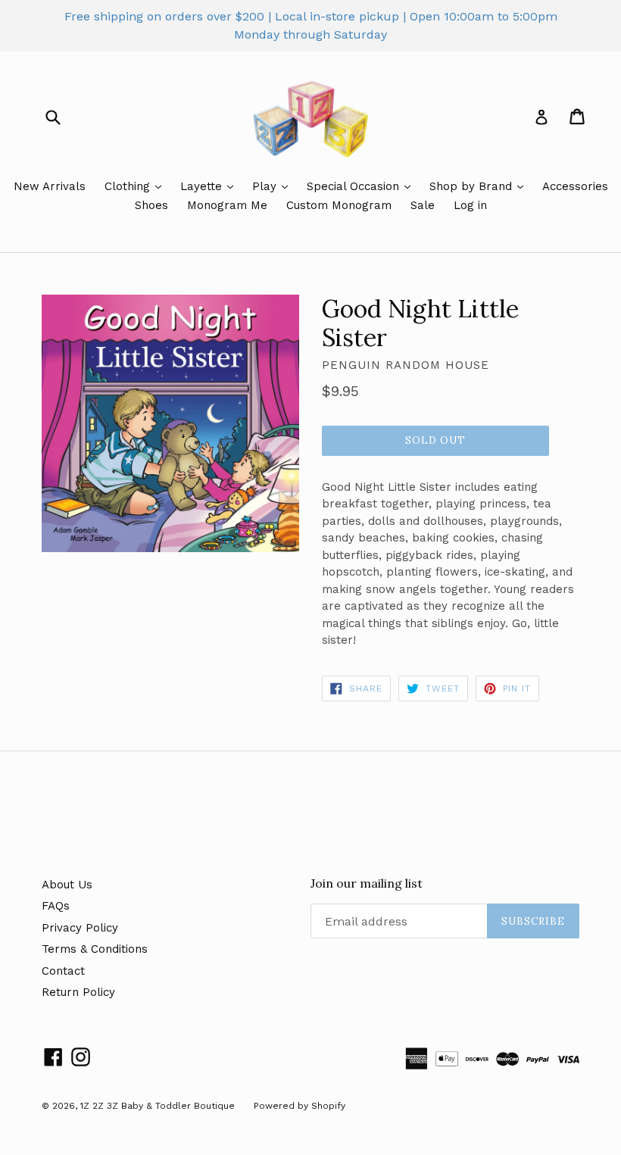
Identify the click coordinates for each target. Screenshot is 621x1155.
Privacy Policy (80, 928)
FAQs (56, 906)
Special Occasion (355, 186)
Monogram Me (227, 205)
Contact (63, 971)
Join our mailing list (366, 883)
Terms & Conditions (95, 949)
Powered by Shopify (299, 1105)
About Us (67, 884)
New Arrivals (50, 186)
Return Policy (78, 992)
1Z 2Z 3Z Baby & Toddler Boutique (157, 1105)
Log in (470, 205)
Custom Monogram (339, 205)
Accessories (575, 186)
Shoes (151, 205)
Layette (203, 186)
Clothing (129, 186)
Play (266, 186)
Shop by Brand (472, 186)
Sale (422, 205)
